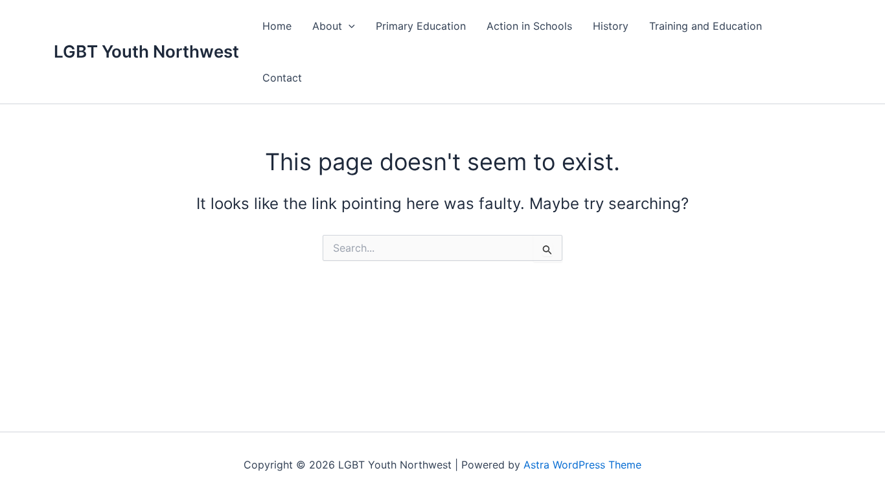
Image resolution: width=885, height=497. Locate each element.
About (327, 25)
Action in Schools (529, 25)
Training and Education (705, 25)
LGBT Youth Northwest (146, 51)
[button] (348, 26)
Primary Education (421, 25)
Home (277, 25)
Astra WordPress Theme (582, 464)
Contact (282, 77)
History (610, 25)
